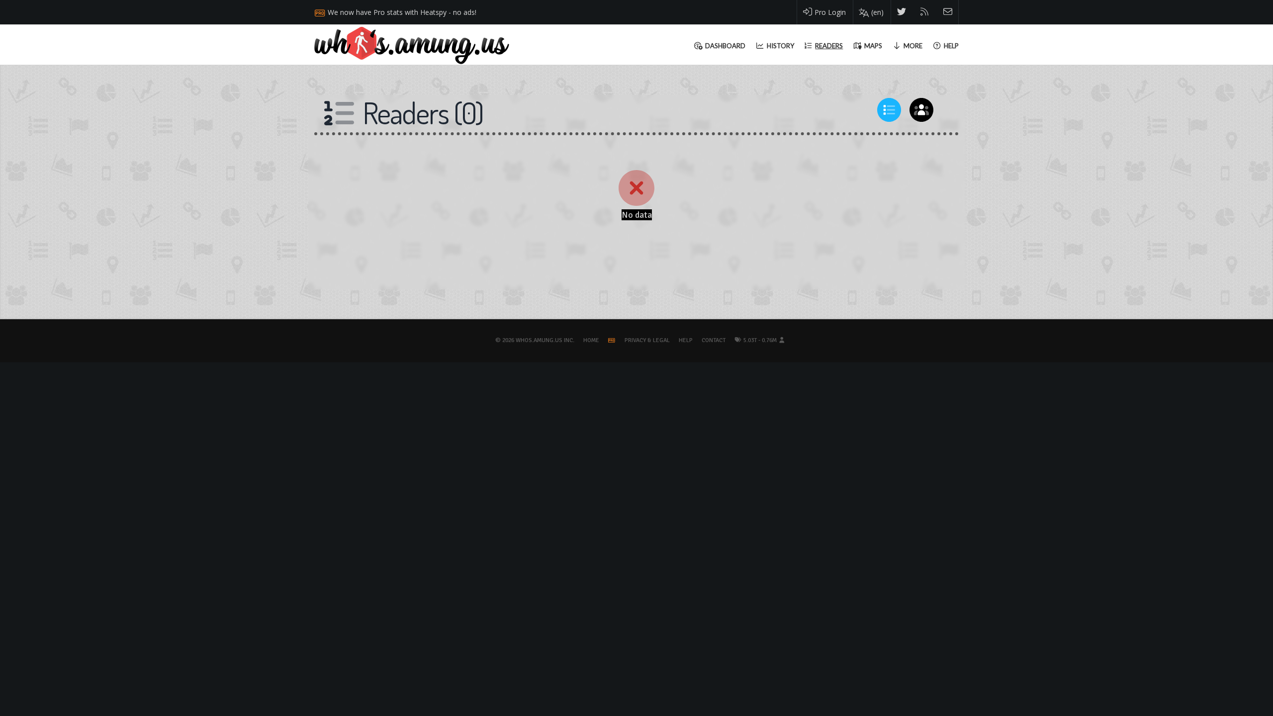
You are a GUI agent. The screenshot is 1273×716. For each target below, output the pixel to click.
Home (591, 340)
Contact (714, 340)
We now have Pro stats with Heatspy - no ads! (402, 12)
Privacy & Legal (647, 340)
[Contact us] (948, 12)
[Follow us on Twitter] (901, 12)
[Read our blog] (924, 12)
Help (686, 340)
